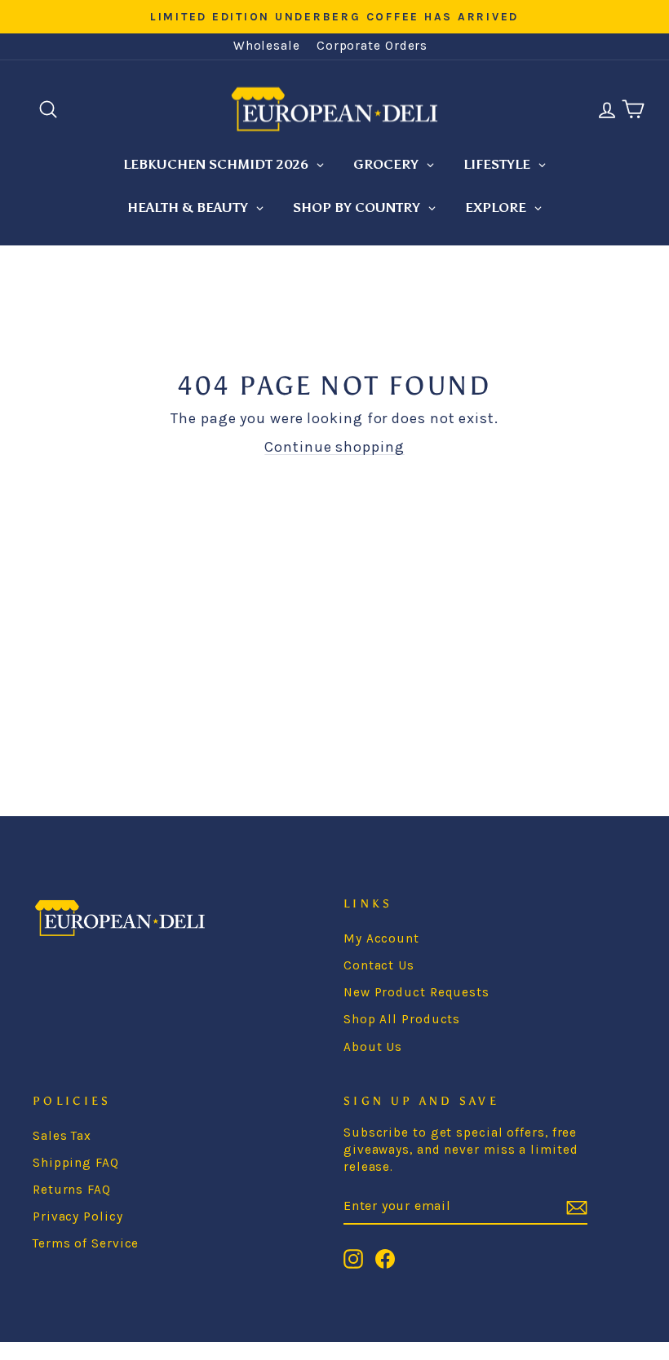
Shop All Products (401, 1019)
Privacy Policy (78, 1216)
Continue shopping (334, 447)
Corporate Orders (372, 45)
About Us (372, 1047)
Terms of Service (86, 1243)
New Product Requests (416, 992)
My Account (381, 938)
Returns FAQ (72, 1189)
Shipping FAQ (76, 1162)
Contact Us (378, 965)
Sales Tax (62, 1135)
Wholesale (266, 45)
